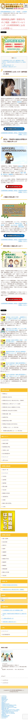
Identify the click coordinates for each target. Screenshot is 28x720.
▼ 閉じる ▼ (3, 694)
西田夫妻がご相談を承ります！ (9, 66)
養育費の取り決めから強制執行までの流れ (11, 407)
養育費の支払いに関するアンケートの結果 (11, 403)
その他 (3, 506)
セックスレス (14, 225)
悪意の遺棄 (21, 226)
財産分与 (19, 101)
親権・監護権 (5, 538)
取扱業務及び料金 (6, 446)
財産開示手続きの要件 (7, 420)
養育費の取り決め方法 (7, 397)
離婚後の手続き (5, 558)
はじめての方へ (5, 440)
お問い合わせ (5, 460)
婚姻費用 (11, 174)
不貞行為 (4, 476)
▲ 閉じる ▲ (3, 719)
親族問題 (20, 225)
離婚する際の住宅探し (7, 503)
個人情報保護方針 (6, 453)
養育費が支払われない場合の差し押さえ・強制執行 (13, 400)
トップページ (5, 680)
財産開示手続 (5, 417)
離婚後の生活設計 (6, 493)
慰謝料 (3, 548)
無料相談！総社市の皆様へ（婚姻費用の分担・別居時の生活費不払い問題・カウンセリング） (16, 318)
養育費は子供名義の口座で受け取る (9, 424)
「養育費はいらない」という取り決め (10, 427)
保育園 (3, 499)
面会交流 (5, 174)
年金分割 (4, 489)
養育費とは (4, 393)
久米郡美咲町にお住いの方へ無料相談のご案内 (13, 60)
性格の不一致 (18, 223)
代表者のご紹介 (5, 450)
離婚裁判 (4, 565)
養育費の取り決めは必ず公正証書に (9, 410)
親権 (22, 172)
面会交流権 (4, 541)
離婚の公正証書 (5, 572)
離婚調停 (4, 562)
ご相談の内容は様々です (8, 65)
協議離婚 (4, 555)
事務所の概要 (5, 443)
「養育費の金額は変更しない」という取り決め (12, 430)
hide (15, 57)
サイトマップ (5, 456)
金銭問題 (4, 479)
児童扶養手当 (5, 496)
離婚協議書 (4, 568)
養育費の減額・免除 (6, 413)
